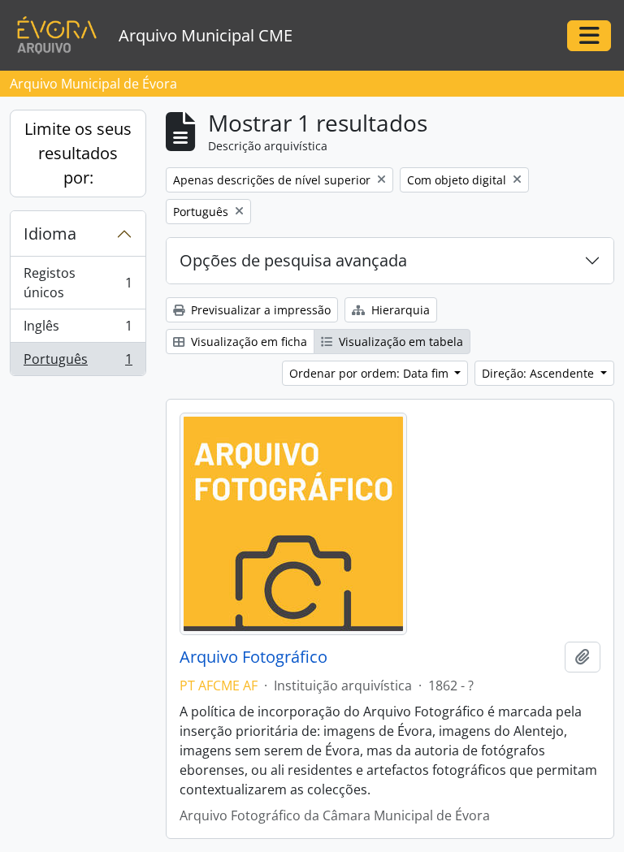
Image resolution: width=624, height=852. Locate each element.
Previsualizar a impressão (259, 310)
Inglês (77, 330)
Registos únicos (77, 282)
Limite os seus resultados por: (78, 153)
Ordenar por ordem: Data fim (370, 373)
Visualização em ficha (247, 341)
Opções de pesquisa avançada (293, 260)
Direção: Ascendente (539, 373)
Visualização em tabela (399, 341)
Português (77, 362)
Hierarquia (399, 310)
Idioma (50, 233)
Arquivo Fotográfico (253, 657)
